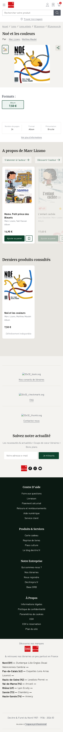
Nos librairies (31, 572)
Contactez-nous (31, 420)
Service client (32, 518)
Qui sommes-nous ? (31, 567)
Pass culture (31, 545)
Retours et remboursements (31, 508)
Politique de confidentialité (31, 609)
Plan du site (31, 628)
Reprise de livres (31, 540)
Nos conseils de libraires (31, 379)
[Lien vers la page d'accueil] (11, 5)
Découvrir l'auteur (46, 159)
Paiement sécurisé (31, 503)
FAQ (31, 399)
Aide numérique (31, 513)
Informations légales (31, 604)
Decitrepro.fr (31, 582)
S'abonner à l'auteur (15, 159)
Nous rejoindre (31, 577)
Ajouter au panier (14, 238)
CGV (31, 618)
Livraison (31, 498)
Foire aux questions (32, 493)
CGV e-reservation (31, 623)
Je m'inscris (49, 455)
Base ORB (31, 587)
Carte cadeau (31, 535)
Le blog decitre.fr (31, 550)
